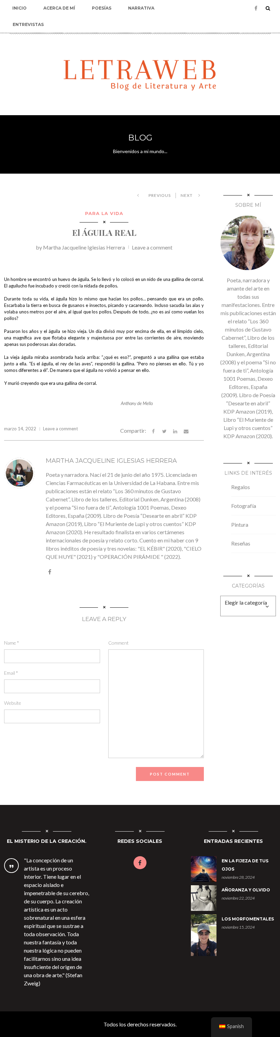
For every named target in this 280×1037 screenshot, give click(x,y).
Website (12, 703)
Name (11, 643)
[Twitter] (164, 430)
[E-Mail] (186, 430)
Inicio (19, 8)
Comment (118, 643)
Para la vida (104, 213)
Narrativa (141, 8)
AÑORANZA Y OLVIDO (246, 889)
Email (11, 673)
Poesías (101, 8)
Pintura (239, 524)
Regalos (240, 487)
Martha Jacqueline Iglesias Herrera (84, 247)
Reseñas (240, 543)
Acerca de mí (59, 8)
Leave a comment (152, 247)
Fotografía (243, 505)
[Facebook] (256, 8)
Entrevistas (28, 24)
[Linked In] (175, 430)
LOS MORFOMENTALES (248, 918)
